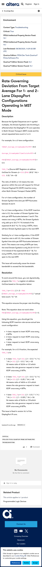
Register (28, 4)
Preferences (16, 563)
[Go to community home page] (13, 4)
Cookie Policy (19, 556)
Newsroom (21, 540)
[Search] (22, 4)
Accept (35, 563)
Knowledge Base (9, 11)
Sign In (36, 4)
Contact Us (21, 524)
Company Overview (21, 536)
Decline (26, 563)
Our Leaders (21, 544)
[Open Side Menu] (3, 4)
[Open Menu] (38, 11)
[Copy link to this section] (15, 117)
